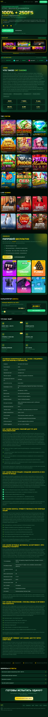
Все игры (3, 118)
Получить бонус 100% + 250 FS (24, 698)
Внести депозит (36, 310)
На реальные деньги (19, 257)
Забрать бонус (7, 30)
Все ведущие (3, 194)
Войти (36, 1)
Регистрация (43, 1)
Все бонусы (18, 30)
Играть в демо (7, 257)
